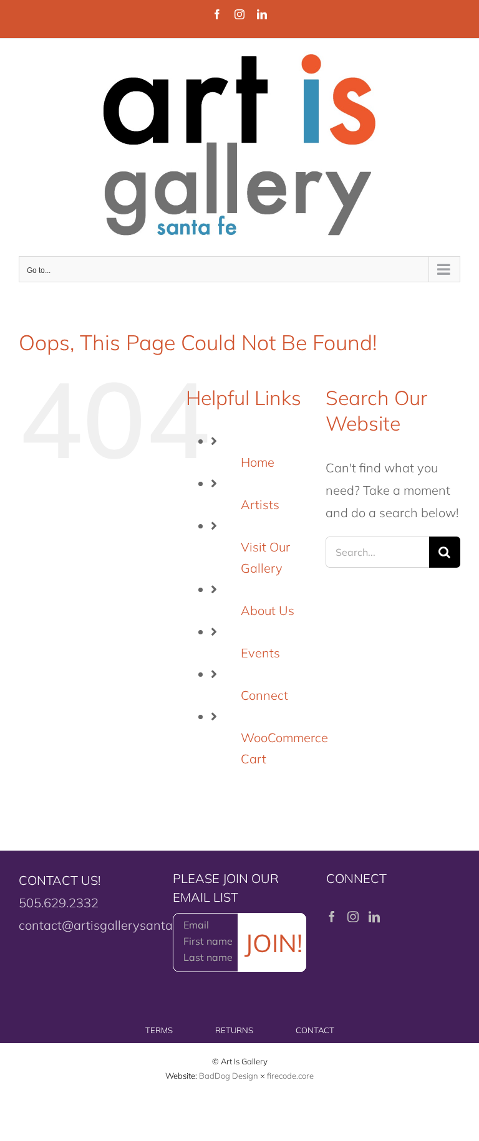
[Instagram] (353, 916)
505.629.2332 (59, 902)
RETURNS (234, 1030)
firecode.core (290, 1076)
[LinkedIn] (374, 916)
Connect (264, 695)
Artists (260, 504)
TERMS (159, 1030)
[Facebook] (331, 916)
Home (257, 462)
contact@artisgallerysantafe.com (114, 925)
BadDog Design (228, 1076)
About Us (267, 610)
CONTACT (315, 1030)
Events (260, 653)
